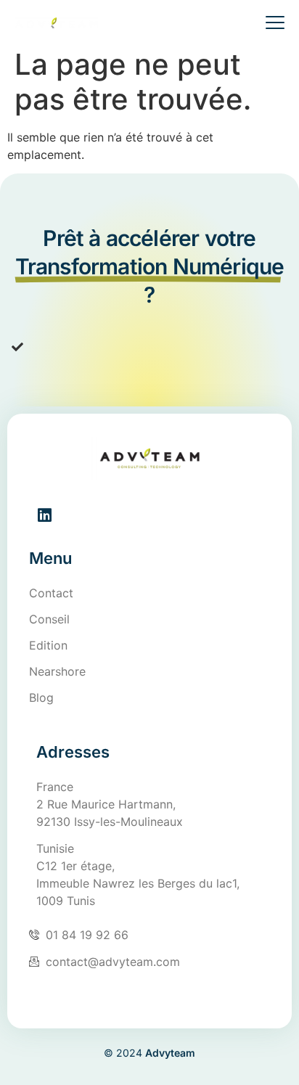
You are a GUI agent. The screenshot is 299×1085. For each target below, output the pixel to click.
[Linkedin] (44, 515)
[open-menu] (269, 24)
